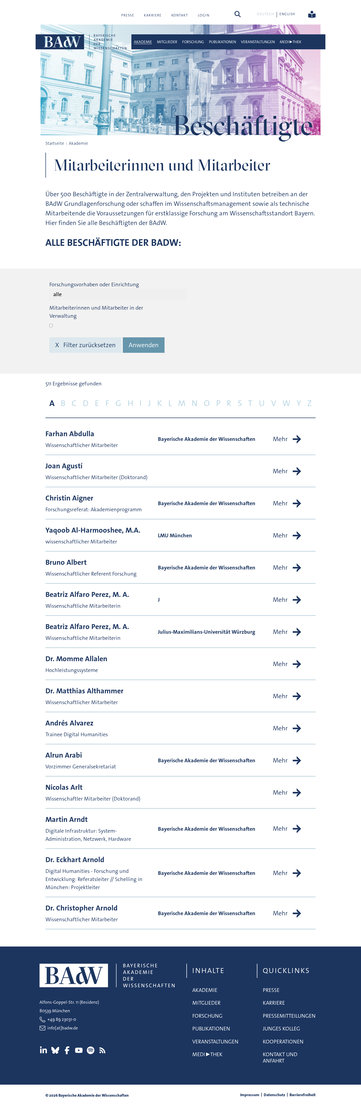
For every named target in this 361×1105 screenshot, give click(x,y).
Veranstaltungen (258, 41)
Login (204, 15)
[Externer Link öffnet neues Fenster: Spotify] (91, 1050)
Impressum (249, 1094)
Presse (127, 15)
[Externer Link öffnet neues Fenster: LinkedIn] (43, 1050)
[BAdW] (85, 41)
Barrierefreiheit (303, 1094)
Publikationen (222, 41)
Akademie (143, 41)
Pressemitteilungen (289, 1015)
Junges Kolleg (281, 1028)
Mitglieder (167, 41)
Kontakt (179, 15)
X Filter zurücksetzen (85, 345)
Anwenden (144, 345)
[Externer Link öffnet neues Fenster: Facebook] (67, 1050)
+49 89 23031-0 (61, 1019)
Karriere (152, 15)
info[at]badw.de (62, 1028)
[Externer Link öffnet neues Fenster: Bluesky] (55, 1050)
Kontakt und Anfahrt (280, 1057)
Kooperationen (283, 1041)
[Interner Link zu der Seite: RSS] (102, 1050)
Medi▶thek (290, 41)
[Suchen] (238, 14)
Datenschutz (274, 1094)
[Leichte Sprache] (312, 14)
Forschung (193, 41)
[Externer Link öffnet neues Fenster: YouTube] (79, 1050)
